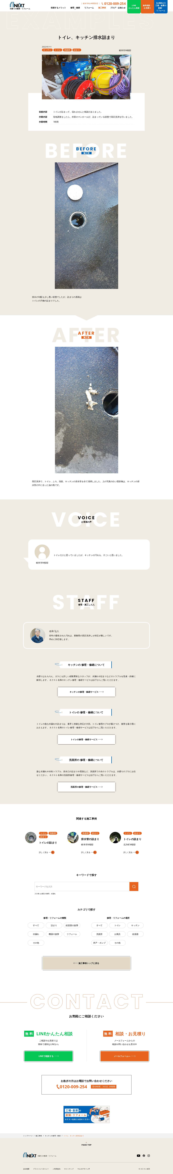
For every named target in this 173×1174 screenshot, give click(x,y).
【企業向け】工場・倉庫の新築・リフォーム (160, 7)
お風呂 (117, 934)
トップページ (28, 1136)
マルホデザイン (82, 1169)
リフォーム (89, 7)
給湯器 (135, 934)
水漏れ (36, 934)
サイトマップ (69, 1169)
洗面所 (67, 50)
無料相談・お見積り (147, 6)
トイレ (58, 50)
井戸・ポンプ (99, 942)
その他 (36, 942)
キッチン (47, 50)
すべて (36, 925)
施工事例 (102, 7)
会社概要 (26, 1169)
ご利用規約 (56, 1169)
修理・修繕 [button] (75, 7)
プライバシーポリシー (41, 1169)
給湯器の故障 (72, 925)
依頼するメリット (58, 7)
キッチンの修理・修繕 (53, 1136)
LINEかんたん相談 (134, 6)
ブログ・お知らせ (118, 7)
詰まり (77, 50)
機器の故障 (54, 934)
